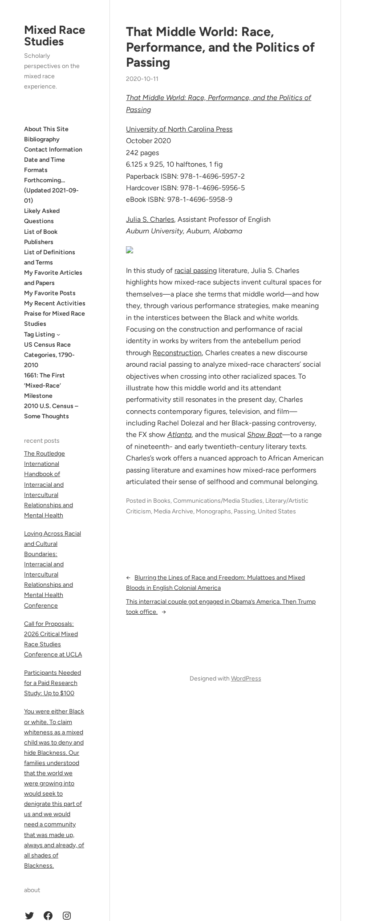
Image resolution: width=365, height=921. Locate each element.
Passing (244, 511)
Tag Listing (39, 334)
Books (161, 501)
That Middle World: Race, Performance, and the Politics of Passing (220, 47)
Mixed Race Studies (54, 35)
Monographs (213, 511)
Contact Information (53, 149)
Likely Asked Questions (42, 216)
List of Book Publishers (40, 237)
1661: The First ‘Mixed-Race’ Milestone (44, 386)
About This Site (46, 129)
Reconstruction (177, 352)
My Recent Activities (54, 303)
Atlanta (179, 434)
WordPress (246, 678)
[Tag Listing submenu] (58, 334)
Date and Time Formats (44, 165)
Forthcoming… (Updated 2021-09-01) (51, 190)
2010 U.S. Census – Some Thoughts (51, 411)
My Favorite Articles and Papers (53, 278)
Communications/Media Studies (218, 501)
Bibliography (42, 139)
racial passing (195, 270)
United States (277, 511)
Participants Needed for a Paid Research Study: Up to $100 (52, 683)
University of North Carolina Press (179, 129)
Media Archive (173, 511)
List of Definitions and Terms (49, 257)
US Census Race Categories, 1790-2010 (49, 355)
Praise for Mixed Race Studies (54, 319)
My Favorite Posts (50, 293)
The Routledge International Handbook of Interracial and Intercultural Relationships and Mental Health (48, 484)
